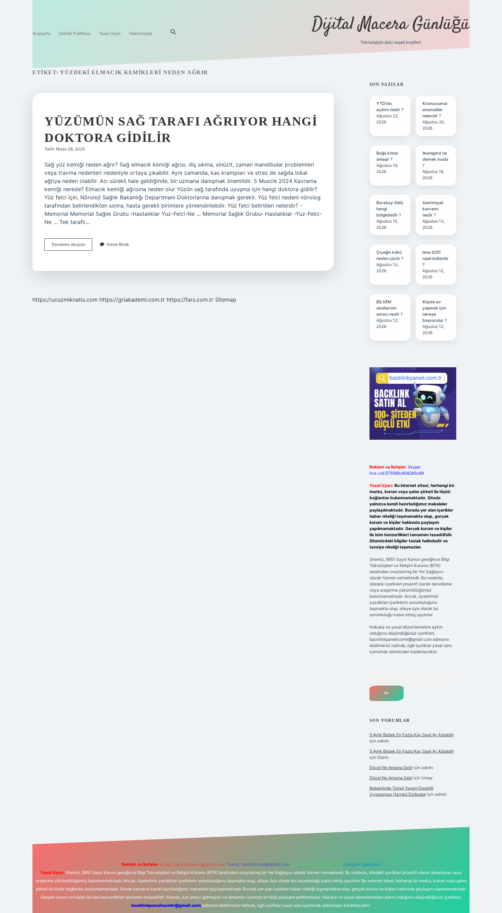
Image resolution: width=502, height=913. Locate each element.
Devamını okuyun (72, 246)
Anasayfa (41, 33)
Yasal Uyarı (110, 33)
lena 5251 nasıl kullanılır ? (435, 258)
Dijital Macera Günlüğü (391, 24)
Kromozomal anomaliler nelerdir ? (434, 109)
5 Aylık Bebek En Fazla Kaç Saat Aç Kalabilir (411, 734)
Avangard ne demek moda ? (435, 159)
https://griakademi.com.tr (132, 299)
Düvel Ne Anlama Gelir (391, 767)
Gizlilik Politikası (74, 33)
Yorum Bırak (117, 244)
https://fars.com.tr (190, 299)
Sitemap (225, 299)
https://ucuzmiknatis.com (65, 299)
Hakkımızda (140, 33)
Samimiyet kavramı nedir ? (432, 208)
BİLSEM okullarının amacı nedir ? (389, 308)
